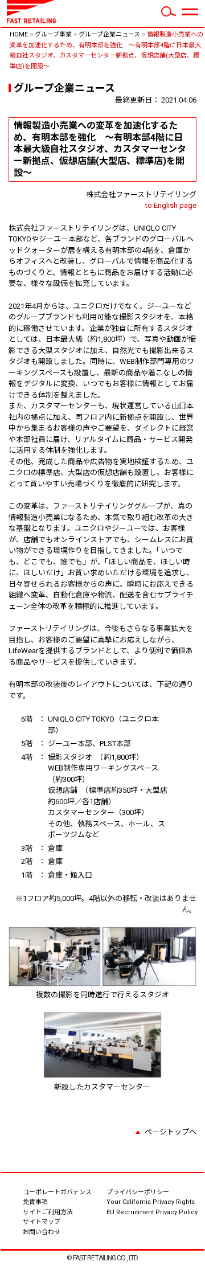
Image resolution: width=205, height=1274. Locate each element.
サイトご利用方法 (48, 1212)
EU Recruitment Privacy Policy (152, 1212)
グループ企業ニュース (109, 34)
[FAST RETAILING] (31, 21)
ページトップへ (170, 1132)
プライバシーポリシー (137, 1192)
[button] (190, 12)
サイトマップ (41, 1222)
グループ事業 (53, 34)
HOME (19, 34)
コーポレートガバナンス (57, 1192)
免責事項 (35, 1202)
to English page (170, 205)
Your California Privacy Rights (150, 1202)
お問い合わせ (62, 1231)
